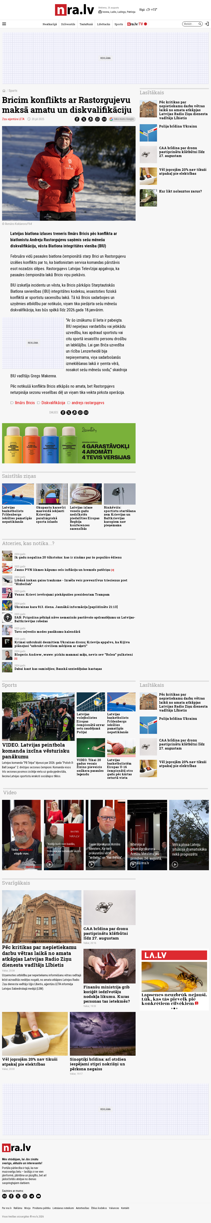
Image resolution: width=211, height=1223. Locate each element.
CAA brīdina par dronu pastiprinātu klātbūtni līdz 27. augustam (182, 152)
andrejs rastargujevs (85, 402)
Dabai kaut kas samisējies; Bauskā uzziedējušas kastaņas (58, 669)
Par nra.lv (7, 1208)
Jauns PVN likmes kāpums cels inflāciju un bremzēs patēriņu (62, 570)
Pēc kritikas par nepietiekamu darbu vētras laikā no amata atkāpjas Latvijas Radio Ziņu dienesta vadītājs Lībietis (183, 110)
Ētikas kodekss (99, 1208)
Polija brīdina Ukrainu (178, 126)
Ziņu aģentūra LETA (13, 119)
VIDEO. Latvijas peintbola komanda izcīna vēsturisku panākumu (35, 750)
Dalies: (54, 412)
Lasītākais (152, 92)
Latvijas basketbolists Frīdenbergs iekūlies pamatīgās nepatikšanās (17, 514)
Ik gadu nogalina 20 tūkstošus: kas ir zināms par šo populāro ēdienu (68, 557)
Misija (27, 1208)
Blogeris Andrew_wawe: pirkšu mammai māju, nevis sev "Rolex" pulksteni (73, 654)
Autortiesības (82, 1208)
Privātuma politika (41, 1208)
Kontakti (125, 1208)
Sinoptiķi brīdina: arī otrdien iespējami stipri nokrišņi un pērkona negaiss (98, 1064)
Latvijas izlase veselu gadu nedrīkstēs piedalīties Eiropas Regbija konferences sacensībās (85, 518)
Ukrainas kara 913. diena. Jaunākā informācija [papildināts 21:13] (66, 607)
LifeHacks (103, 24)
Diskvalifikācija (51, 402)
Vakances (114, 1208)
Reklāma (18, 1208)
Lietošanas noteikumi (63, 1208)
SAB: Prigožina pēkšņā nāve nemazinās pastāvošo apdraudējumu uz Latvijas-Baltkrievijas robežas (74, 619)
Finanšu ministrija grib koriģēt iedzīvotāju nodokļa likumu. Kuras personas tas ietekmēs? (106, 994)
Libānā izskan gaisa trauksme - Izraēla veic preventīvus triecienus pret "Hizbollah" (70, 582)
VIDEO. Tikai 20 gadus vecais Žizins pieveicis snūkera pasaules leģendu (90, 767)
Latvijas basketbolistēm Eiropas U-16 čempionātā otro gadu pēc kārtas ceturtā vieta (120, 769)
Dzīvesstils (68, 24)
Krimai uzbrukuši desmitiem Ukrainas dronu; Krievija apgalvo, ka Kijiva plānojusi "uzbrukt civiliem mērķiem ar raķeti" (72, 644)
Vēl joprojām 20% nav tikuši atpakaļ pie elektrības (182, 171)
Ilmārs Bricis (22, 402)
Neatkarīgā (50, 24)
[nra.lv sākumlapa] (74, 10)
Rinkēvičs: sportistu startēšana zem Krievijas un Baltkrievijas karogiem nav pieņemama (120, 516)
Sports (119, 24)
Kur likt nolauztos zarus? (180, 191)
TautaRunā (86, 24)
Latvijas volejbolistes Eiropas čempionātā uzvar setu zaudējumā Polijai (91, 723)
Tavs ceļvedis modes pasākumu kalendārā (47, 632)
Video (9, 792)
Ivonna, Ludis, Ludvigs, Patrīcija (116, 12)
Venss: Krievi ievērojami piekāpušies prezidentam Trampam (62, 594)
